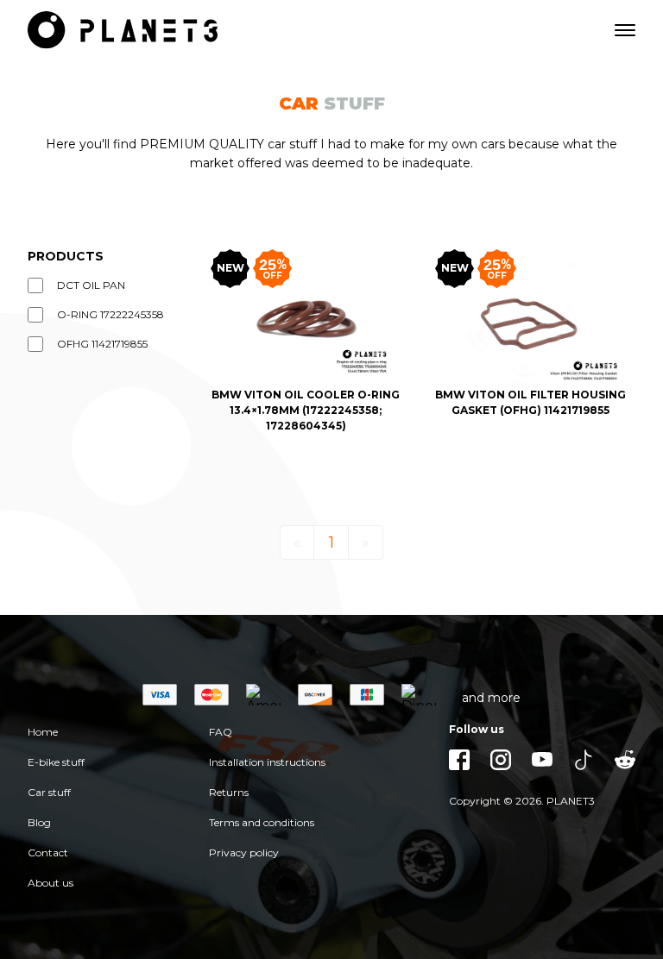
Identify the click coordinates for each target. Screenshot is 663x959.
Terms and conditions (261, 822)
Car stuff (49, 792)
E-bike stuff (56, 761)
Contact (48, 852)
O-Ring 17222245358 (110, 314)
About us (50, 882)
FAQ (220, 731)
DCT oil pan (91, 285)
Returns (229, 792)
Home (43, 731)
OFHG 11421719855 (102, 343)
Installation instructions (267, 761)
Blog (39, 822)
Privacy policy (244, 852)
